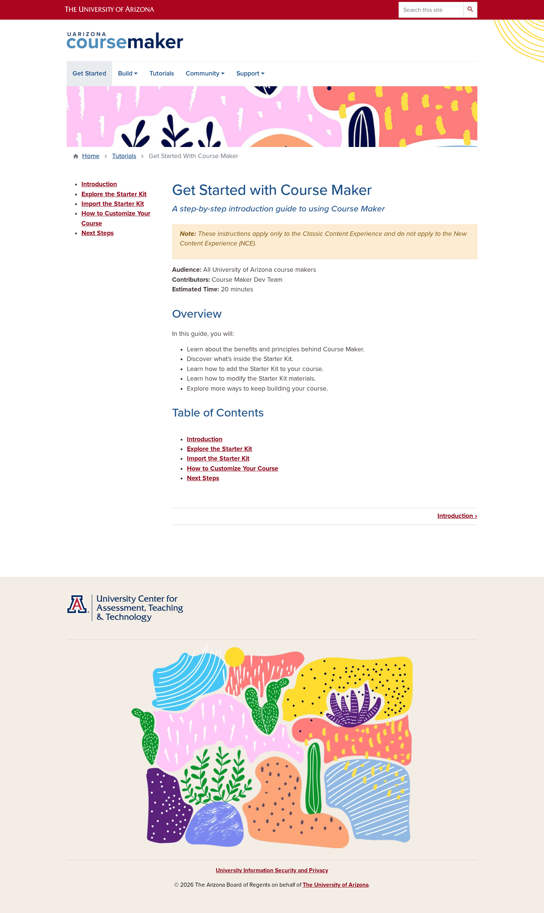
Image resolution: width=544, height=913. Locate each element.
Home (91, 156)
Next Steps (203, 478)
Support (247, 73)
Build (125, 73)
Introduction (204, 439)
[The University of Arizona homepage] (116, 10)
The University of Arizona (336, 885)
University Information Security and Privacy (272, 870)
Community (202, 73)
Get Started (89, 73)
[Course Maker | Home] (131, 40)
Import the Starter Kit (218, 458)
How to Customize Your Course (232, 468)
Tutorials (162, 73)
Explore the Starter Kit (219, 449)
